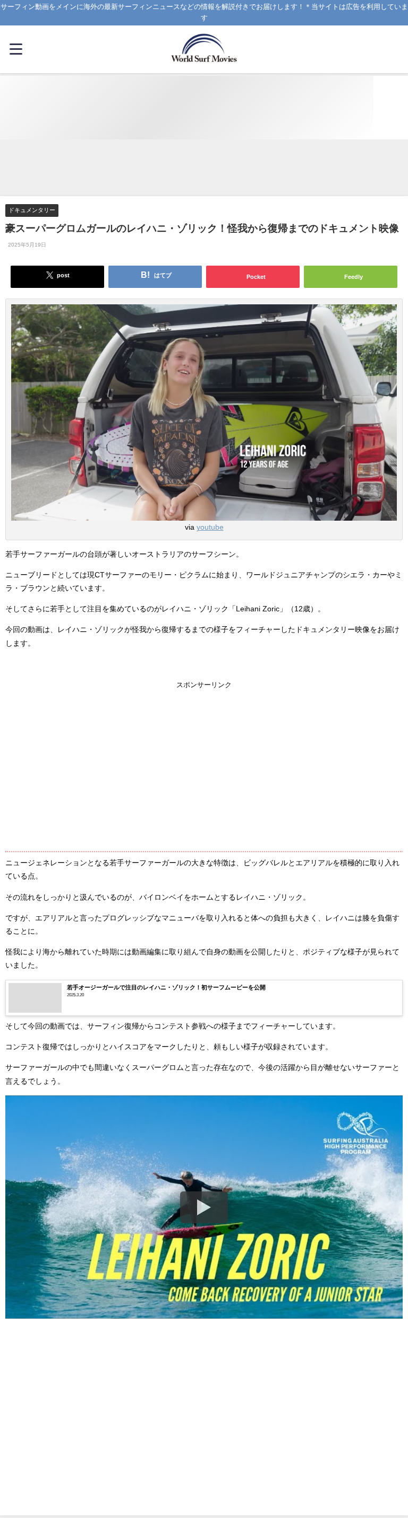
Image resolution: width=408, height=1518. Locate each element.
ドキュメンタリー (31, 210)
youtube (210, 527)
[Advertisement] (204, 168)
